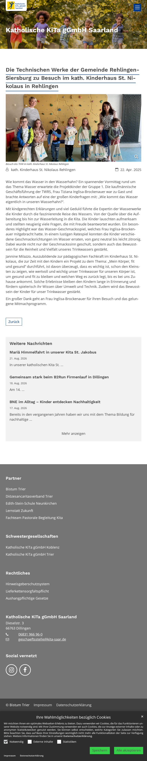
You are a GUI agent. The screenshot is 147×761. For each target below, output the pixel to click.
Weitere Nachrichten (31, 343)
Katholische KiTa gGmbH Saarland (41, 616)
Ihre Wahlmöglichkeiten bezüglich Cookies (73, 717)
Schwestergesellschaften (32, 536)
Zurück (13, 321)
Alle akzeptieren (129, 750)
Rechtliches (18, 573)
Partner (13, 478)
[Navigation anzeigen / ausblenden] (137, 7)
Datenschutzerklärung (77, 736)
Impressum (10, 755)
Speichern (99, 750)
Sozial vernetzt (21, 655)
